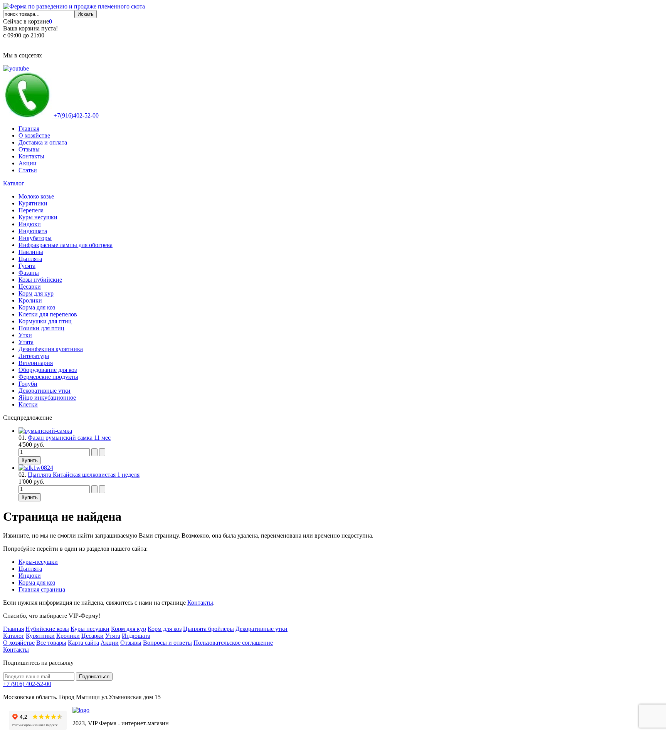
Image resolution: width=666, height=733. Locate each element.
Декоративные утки (44, 390)
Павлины (30, 252)
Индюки (29, 224)
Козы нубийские (40, 279)
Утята (26, 342)
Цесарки (29, 286)
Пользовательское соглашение (233, 642)
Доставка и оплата (42, 142)
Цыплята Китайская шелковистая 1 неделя (84, 474)
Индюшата (32, 231)
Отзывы (29, 149)
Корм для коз (165, 628)
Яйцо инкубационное (47, 397)
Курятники (32, 203)
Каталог (13, 183)
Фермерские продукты (48, 376)
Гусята (26, 265)
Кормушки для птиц (45, 321)
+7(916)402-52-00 (75, 115)
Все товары (51, 642)
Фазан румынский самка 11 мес (69, 437)
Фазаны (28, 272)
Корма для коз (36, 307)
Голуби (27, 383)
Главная (28, 128)
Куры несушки (37, 217)
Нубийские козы (47, 628)
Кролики (30, 300)
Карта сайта (83, 642)
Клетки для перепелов (47, 314)
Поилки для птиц (41, 328)
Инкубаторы (35, 238)
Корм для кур (36, 293)
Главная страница (41, 589)
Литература (33, 356)
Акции (27, 163)
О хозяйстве (34, 135)
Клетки (28, 404)
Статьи (27, 170)
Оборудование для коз (47, 369)
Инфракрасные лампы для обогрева (65, 245)
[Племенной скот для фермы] (74, 6)
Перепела (31, 210)
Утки (25, 335)
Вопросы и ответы (167, 642)
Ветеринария (35, 363)
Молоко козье (36, 196)
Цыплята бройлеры (208, 628)
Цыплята (30, 259)
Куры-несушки (38, 561)
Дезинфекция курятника (50, 349)
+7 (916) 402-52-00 (27, 684)
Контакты (31, 156)
